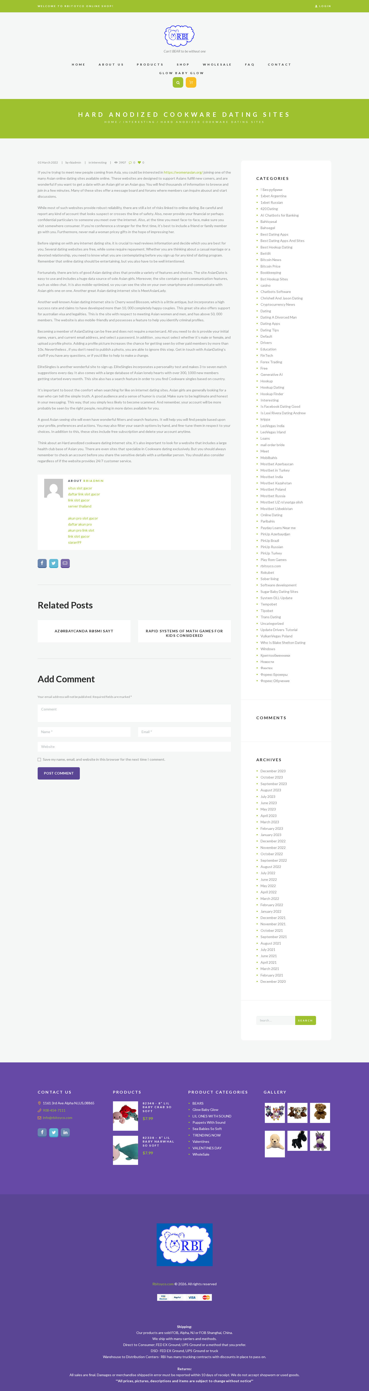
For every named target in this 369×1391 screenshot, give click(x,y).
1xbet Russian (272, 202)
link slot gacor (79, 500)
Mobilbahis (269, 457)
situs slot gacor (80, 488)
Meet (265, 451)
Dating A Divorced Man (279, 317)
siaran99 (74, 542)
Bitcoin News (271, 259)
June (269, 803)
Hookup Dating (272, 387)
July (268, 796)
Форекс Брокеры (274, 674)
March (270, 822)
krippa (265, 419)
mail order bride (273, 445)
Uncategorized (272, 623)
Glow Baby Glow (205, 1109)
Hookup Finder (272, 394)
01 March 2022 (48, 162)
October (272, 777)
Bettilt (266, 253)
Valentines (201, 1141)
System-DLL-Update (276, 598)
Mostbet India (272, 477)
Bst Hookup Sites (274, 279)
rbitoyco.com (271, 566)
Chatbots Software (276, 291)
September (274, 784)
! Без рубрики (271, 189)
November (273, 847)
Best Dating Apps (274, 234)
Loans (265, 438)
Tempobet (269, 604)
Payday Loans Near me (278, 528)
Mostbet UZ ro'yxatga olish (282, 502)
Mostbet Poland (273, 489)
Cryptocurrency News (278, 304)
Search (305, 1020)
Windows (268, 649)
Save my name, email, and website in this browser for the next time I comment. (104, 759)
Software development (279, 585)
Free (264, 368)
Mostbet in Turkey (275, 470)
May (268, 809)
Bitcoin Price (270, 266)
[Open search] (178, 82)
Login (325, 6)
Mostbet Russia (273, 496)
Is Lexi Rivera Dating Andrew (283, 413)
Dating (266, 311)
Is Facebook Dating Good (280, 406)
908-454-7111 (54, 1110)
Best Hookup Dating (276, 247)
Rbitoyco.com (163, 1284)
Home (111, 121)
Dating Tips (270, 330)
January (271, 835)
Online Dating (271, 515)
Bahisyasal (269, 221)
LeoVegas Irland (273, 432)
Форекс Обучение (275, 681)
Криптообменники (275, 655)
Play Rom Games (274, 559)
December (273, 771)
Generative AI (272, 374)
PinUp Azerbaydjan (275, 534)
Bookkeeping (271, 272)
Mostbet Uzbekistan (277, 508)
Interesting (139, 121)
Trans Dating (271, 617)
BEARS (198, 1103)
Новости (267, 661)
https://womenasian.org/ (183, 172)
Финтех (267, 668)
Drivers (266, 342)
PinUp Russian (272, 547)
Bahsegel (268, 228)
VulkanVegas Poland (276, 636)
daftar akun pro (80, 524)
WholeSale (201, 1154)
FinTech (267, 355)
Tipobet (267, 610)
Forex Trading (271, 362)
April (269, 815)
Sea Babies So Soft (207, 1128)
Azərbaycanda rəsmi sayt (84, 631)
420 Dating (269, 209)
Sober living (270, 579)
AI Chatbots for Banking (280, 215)
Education (268, 349)
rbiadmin (75, 162)
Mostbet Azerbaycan (277, 464)
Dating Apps (270, 323)
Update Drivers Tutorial (279, 630)
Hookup (267, 381)
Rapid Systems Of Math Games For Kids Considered (184, 633)
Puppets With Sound (209, 1122)
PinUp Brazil (270, 540)
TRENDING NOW (207, 1135)
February (272, 828)
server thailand (79, 506)
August (271, 790)
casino (266, 285)
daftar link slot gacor (84, 494)
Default (266, 336)
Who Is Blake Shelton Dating (283, 642)
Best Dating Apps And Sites (282, 240)
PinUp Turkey (271, 553)
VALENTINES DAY (207, 1148)
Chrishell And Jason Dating (282, 298)
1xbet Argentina (273, 196)
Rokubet (267, 572)
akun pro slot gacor (83, 518)
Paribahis (268, 521)
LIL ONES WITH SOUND (212, 1116)
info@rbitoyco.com (57, 1117)
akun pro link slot (81, 530)
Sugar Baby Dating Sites (279, 591)
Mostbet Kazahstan (276, 483)
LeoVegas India (272, 426)
